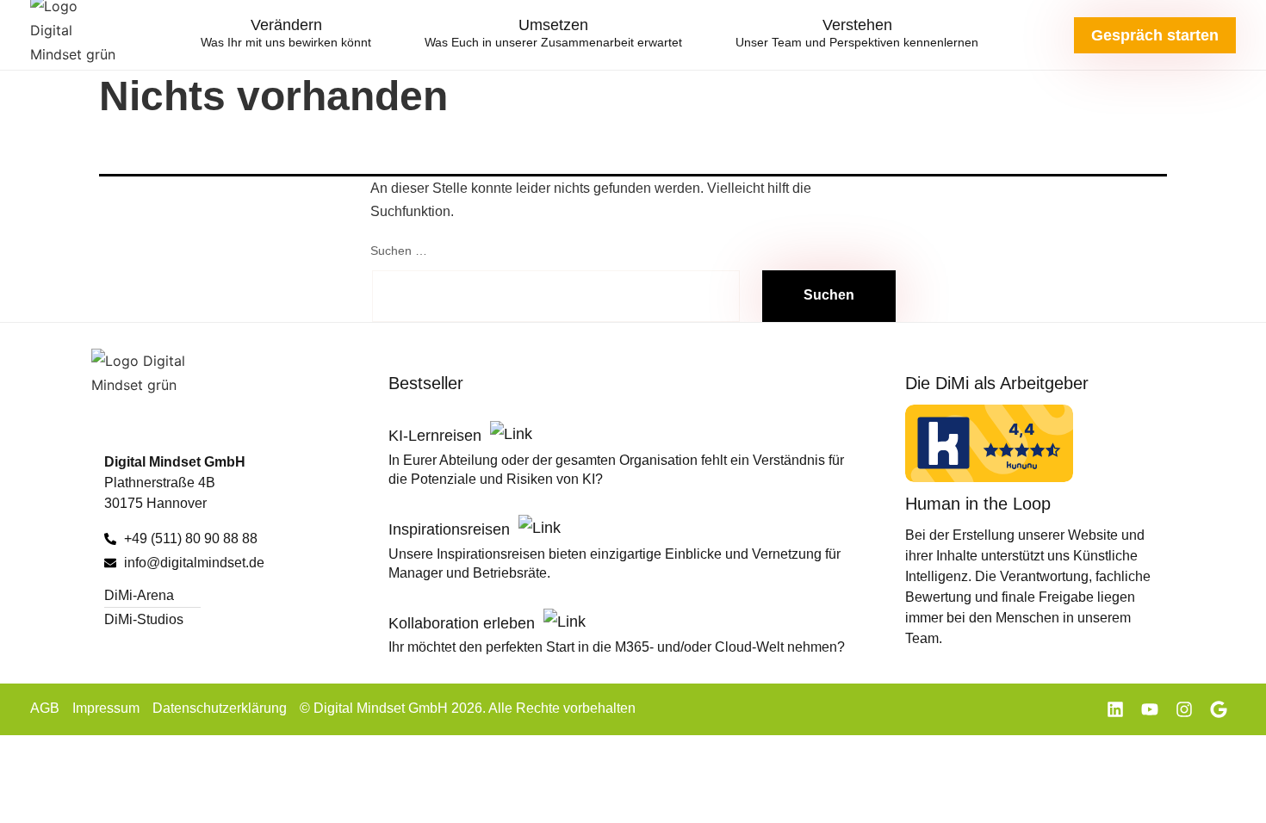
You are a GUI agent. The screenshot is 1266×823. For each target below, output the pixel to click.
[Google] (1218, 709)
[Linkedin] (1115, 709)
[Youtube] (1150, 709)
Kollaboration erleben (463, 623)
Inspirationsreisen (451, 529)
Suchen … (398, 250)
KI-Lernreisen (437, 435)
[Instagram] (1184, 709)
